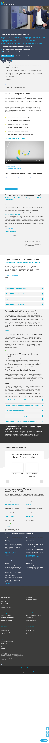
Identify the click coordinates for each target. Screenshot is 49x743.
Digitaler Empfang (4, 618)
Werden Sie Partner (30, 630)
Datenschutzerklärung (5, 632)
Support (41, 1)
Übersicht (7, 583)
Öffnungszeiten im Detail (6, 607)
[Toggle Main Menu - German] (47, 7)
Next (43, 182)
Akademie (36, 1)
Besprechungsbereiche (31, 620)
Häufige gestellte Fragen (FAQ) (7, 641)
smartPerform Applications (31, 599)
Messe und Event (29, 617)
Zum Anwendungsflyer (10, 170)
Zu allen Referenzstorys (11, 189)
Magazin (28, 633)
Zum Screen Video (9, 228)
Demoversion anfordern (31, 555)
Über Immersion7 (29, 628)
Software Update (4, 643)
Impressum (3, 628)
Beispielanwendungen (30, 600)
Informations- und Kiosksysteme (7, 617)
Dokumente (28, 570)
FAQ (46, 1)
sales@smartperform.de (10, 553)
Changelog (3, 646)
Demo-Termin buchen (8, 56)
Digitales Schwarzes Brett (6, 615)
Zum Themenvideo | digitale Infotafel (13, 168)
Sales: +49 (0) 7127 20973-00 (10, 552)
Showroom (28, 618)
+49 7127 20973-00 (4, 603)
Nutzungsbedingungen (5, 630)
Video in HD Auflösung (10, 166)
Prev (6, 182)
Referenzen (7, 438)
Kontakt (7, 555)
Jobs (27, 632)
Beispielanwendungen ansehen (23, 56)
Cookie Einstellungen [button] (5, 633)
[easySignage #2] (7, 204)
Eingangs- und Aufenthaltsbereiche (12, 275)
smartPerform (29, 597)
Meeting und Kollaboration (6, 620)
